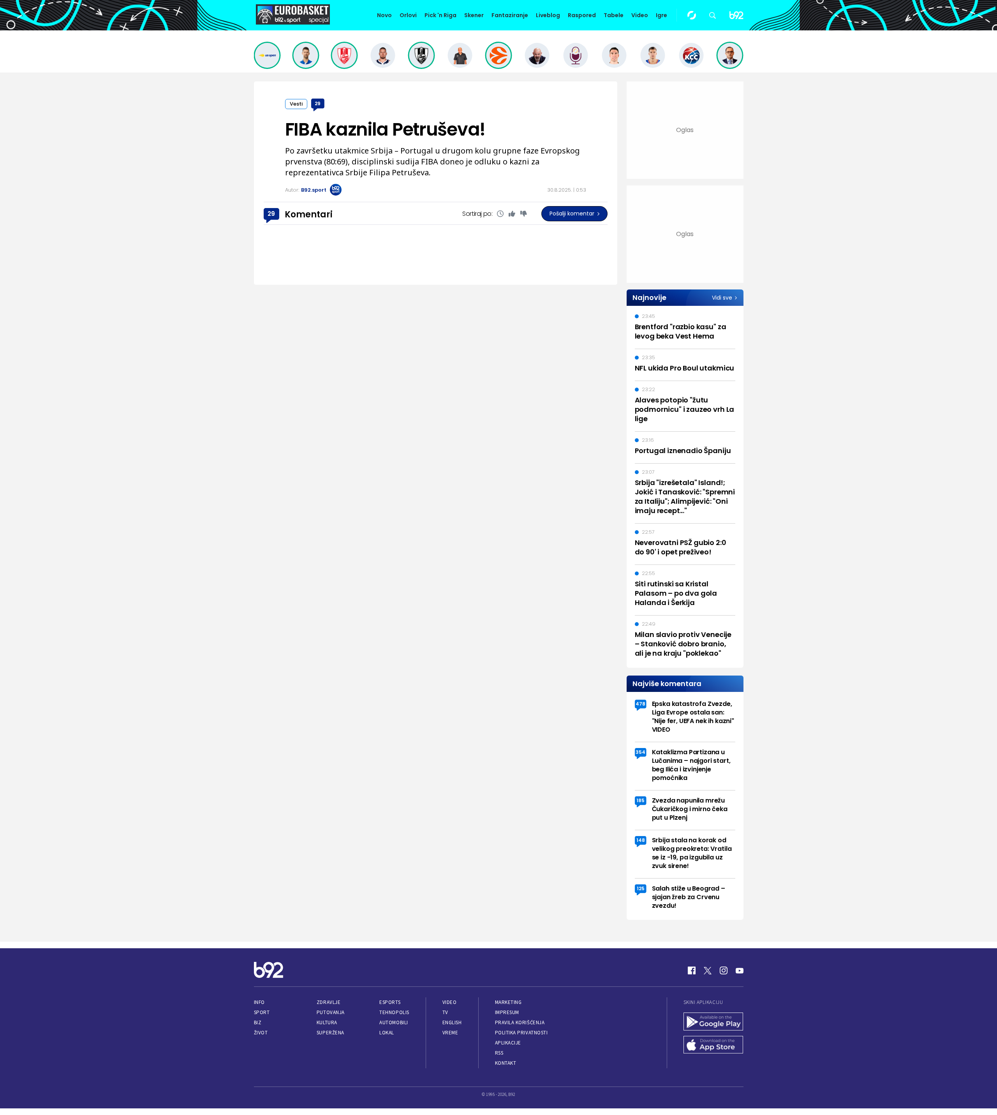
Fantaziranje (509, 15)
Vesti (296, 104)
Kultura (327, 1022)
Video (639, 15)
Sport (262, 1012)
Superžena (330, 1032)
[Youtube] (739, 970)
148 (640, 840)
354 (640, 752)
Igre (661, 15)
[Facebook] (692, 970)
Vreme (450, 1032)
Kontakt (505, 1063)
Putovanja (331, 1012)
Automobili (393, 1022)
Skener (474, 15)
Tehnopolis (394, 1012)
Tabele (614, 15)
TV (445, 1012)
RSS (499, 1053)
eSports (389, 1002)
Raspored (582, 15)
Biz (258, 1022)
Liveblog (548, 15)
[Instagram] (723, 970)
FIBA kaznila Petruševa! (385, 129)
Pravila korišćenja (520, 1022)
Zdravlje (328, 1002)
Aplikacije (508, 1042)
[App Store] (713, 1045)
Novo (384, 15)
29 (318, 103)
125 (641, 888)
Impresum (507, 1012)
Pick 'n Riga (440, 15)
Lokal (386, 1032)
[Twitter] (708, 970)
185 (640, 800)
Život (261, 1032)
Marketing (508, 1002)
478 (640, 703)
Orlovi (408, 15)
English (452, 1022)
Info (259, 1002)
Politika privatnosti (521, 1032)
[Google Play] (713, 1022)
